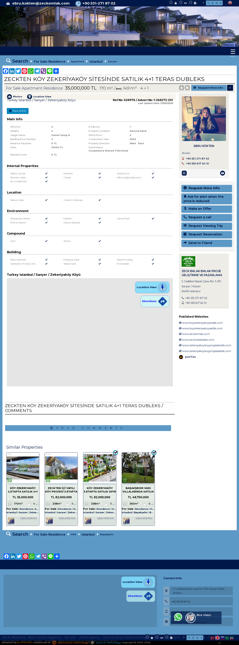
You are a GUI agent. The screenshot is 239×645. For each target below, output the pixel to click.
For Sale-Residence (49, 62)
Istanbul (96, 62)
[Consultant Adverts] (185, 173)
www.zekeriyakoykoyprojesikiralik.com (206, 345)
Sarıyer (112, 61)
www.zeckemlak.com (195, 334)
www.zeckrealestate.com (197, 339)
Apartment (77, 61)
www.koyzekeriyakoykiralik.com (202, 322)
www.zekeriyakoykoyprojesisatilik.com (206, 351)
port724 (190, 356)
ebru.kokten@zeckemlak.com (41, 3)
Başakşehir (107, 534)
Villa (73, 534)
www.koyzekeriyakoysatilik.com (202, 328)
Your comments (91, 428)
